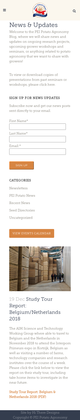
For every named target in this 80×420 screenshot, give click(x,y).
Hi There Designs (45, 412)
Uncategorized (21, 218)
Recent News (19, 203)
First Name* (18, 121)
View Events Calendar (32, 233)
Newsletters (18, 188)
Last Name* (18, 133)
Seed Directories (22, 210)
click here (47, 84)
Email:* (15, 146)
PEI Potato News (22, 196)
